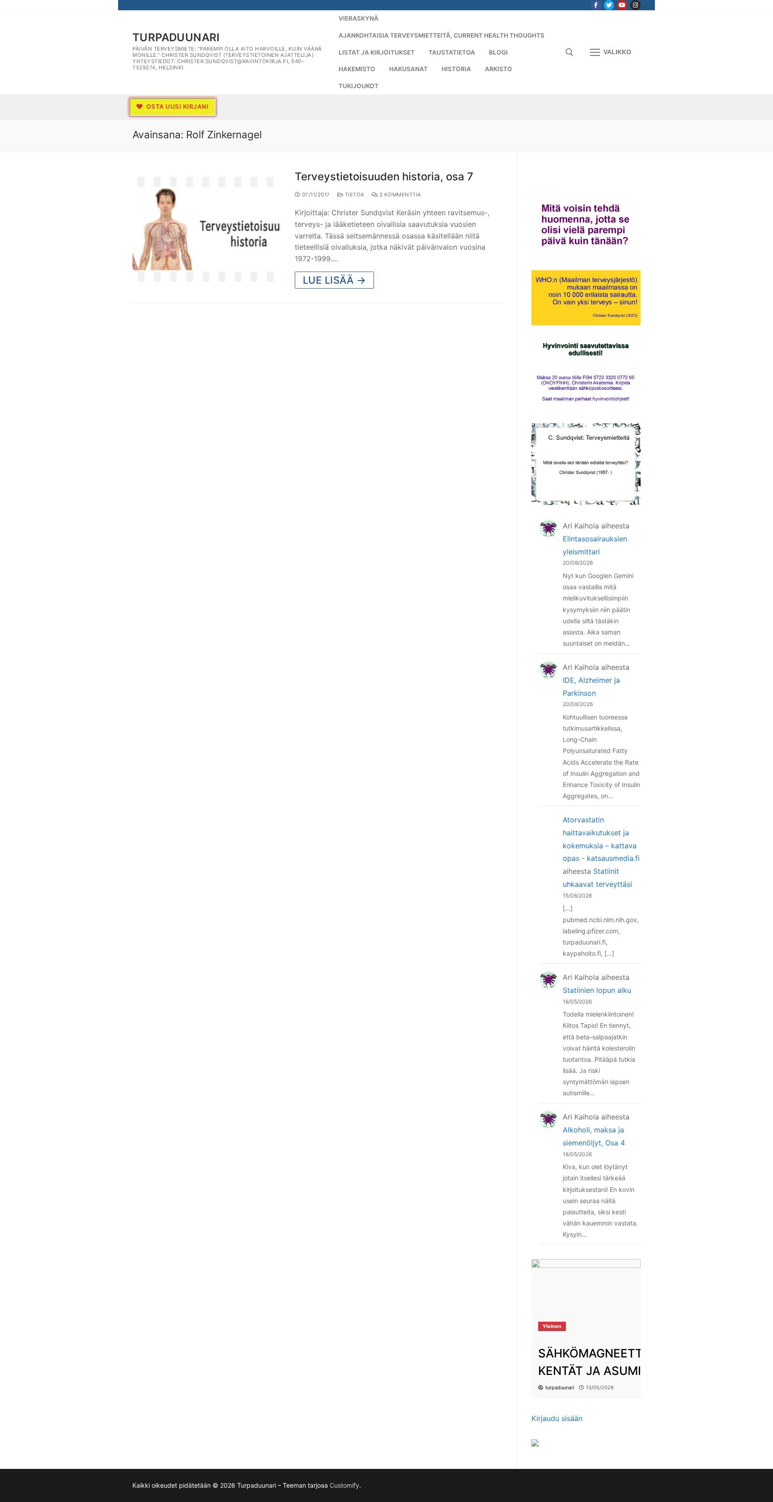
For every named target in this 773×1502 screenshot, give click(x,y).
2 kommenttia (399, 194)
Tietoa (354, 194)
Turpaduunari (176, 37)
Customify (344, 1485)
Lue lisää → (334, 280)
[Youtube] (622, 5)
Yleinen (552, 1326)
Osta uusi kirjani (176, 106)
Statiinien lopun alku (597, 990)
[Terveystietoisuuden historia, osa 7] (206, 229)
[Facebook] (596, 5)
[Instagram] (635, 5)
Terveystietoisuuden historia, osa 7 (384, 176)
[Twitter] (609, 5)
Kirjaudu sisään (556, 1418)
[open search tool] (569, 52)
